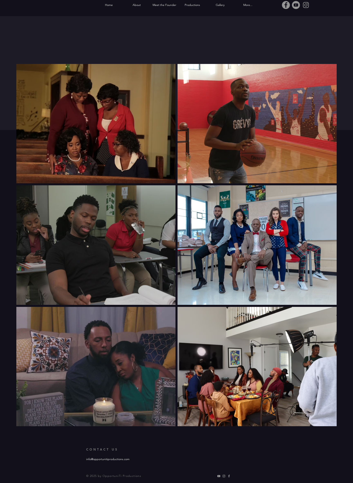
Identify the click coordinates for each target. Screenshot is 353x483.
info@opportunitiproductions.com (108, 459)
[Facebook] (286, 5)
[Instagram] (306, 5)
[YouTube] (296, 5)
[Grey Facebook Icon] (229, 476)
